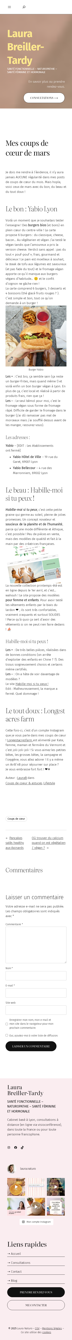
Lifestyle (49, 783)
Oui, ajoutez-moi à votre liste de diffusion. (33, 1035)
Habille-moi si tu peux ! (32, 684)
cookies (46, 1332)
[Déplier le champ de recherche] (24, 7)
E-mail (10, 985)
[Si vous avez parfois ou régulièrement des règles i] (36, 1187)
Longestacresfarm (20, 740)
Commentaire (14, 924)
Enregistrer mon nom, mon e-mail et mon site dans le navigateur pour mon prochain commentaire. (31, 1023)
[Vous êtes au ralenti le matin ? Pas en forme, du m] (16, 1207)
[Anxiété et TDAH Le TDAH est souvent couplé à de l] (36, 1207)
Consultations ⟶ (44, 98)
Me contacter (36, 1305)
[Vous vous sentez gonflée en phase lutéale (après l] (56, 1187)
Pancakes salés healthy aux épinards (15, 843)
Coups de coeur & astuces (24, 783)
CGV (37, 1328)
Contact (16, 1272)
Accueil (16, 1254)
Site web (11, 1002)
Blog (14, 1281)
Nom (9, 968)
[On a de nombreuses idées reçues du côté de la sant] (56, 1207)
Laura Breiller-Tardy (25, 47)
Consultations (20, 1263)
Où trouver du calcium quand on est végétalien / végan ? (48, 843)
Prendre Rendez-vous (36, 1292)
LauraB (22, 778)
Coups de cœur (16, 818)
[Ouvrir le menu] (9, 7)
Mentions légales (52, 1328)
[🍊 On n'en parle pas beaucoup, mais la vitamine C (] (16, 1187)
